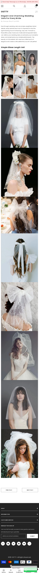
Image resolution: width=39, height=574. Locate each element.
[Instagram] (8, 544)
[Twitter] (29, 544)
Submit (32, 536)
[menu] (2, 6)
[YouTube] (24, 544)
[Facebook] (3, 544)
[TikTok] (19, 544)
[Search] (14, 6)
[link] (10, 571)
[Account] (25, 6)
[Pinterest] (13, 544)
